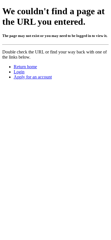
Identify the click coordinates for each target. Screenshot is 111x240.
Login (19, 71)
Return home (25, 66)
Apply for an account (33, 77)
